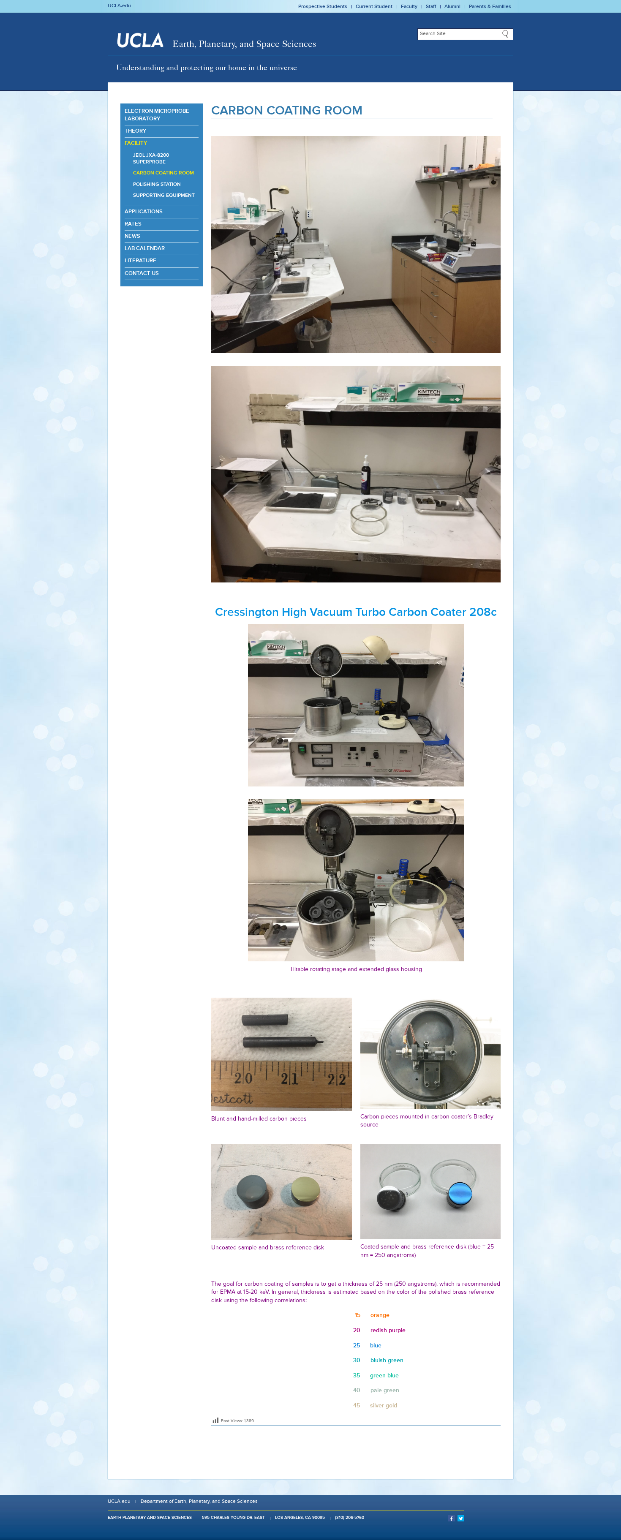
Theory (135, 131)
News (132, 236)
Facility (136, 143)
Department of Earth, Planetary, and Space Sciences (199, 1501)
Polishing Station (157, 184)
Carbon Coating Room (163, 173)
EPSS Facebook (451, 1518)
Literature (140, 261)
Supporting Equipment (164, 195)
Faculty (409, 6)
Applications (144, 212)
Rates (133, 224)
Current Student (374, 6)
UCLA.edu (119, 5)
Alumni (452, 6)
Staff (431, 6)
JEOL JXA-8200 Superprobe (151, 159)
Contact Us (142, 273)
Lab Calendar (145, 248)
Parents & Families (490, 6)
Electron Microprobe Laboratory (157, 115)
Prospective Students (322, 6)
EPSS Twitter (461, 1518)
